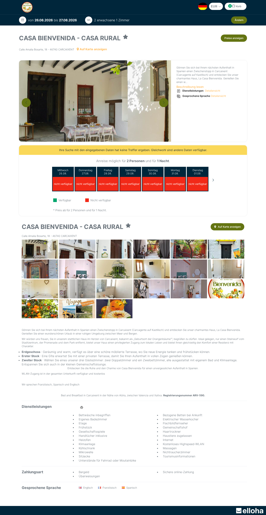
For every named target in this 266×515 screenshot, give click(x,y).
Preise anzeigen (233, 38)
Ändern (239, 20)
